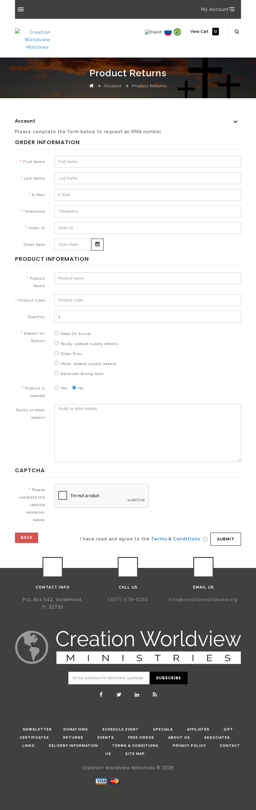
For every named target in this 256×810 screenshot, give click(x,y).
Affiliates (198, 729)
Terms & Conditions (135, 746)
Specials (163, 729)
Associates (217, 738)
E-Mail (38, 195)
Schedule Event (120, 729)
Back (26, 537)
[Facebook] (101, 694)
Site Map (135, 754)
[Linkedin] (137, 694)
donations (75, 729)
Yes (64, 388)
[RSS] (154, 694)
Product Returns (149, 86)
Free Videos (141, 738)
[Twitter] (119, 694)
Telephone (34, 211)
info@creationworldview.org (203, 599)
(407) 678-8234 (128, 599)
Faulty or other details (30, 414)
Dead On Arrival (76, 334)
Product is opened (35, 392)
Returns (73, 738)
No (81, 388)
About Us (179, 738)
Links (28, 746)
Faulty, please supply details (89, 344)
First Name (34, 161)
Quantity (36, 317)
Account (113, 86)
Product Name (37, 282)
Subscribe (168, 678)
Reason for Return (34, 337)
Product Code (31, 300)
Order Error (71, 354)
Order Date (34, 244)
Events (105, 738)
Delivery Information (73, 746)
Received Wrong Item (82, 374)
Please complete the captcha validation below (32, 505)
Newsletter (37, 729)
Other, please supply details (88, 364)
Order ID (37, 228)
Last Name (34, 178)
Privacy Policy (189, 746)
